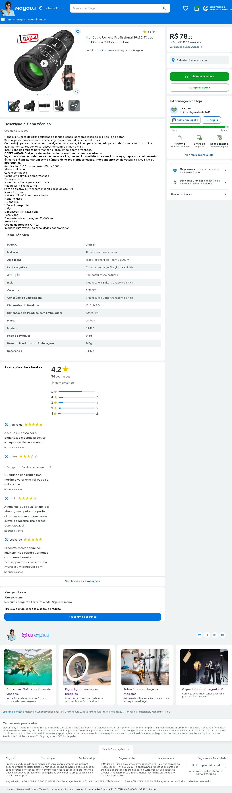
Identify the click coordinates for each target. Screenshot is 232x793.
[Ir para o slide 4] (47, 94)
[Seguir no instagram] (215, 635)
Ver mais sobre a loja (199, 155)
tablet (34, 733)
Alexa (31, 736)
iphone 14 (140, 727)
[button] (164, 8)
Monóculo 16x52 (161, 712)
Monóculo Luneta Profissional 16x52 (45, 712)
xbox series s (157, 730)
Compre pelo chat (208, 765)
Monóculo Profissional (137, 712)
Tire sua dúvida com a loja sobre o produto (32, 608)
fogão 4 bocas (209, 733)
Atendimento (37, 19)
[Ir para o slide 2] (41, 94)
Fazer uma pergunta (83, 616)
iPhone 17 (23, 727)
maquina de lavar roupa (117, 733)
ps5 (150, 727)
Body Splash (58, 733)
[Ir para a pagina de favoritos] (185, 8)
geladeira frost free (187, 733)
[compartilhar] (76, 91)
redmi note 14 (81, 733)
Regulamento (127, 758)
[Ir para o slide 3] (44, 94)
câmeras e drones (26, 789)
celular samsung (123, 730)
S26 (47, 727)
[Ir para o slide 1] (37, 94)
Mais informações (113, 749)
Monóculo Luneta (78, 712)
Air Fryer (159, 727)
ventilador (182, 730)
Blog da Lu (11, 758)
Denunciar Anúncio (181, 194)
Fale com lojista (187, 120)
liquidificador (141, 733)
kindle (62, 730)
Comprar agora (199, 87)
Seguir (214, 120)
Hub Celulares (82, 727)
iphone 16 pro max (176, 727)
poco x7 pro (209, 727)
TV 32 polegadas (66, 736)
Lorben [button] (107, 50)
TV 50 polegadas (45, 736)
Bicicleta (45, 733)
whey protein (32, 730)
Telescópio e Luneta (50, 789)
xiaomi (170, 730)
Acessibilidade (166, 758)
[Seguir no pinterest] (222, 635)
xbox (221, 727)
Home (9, 789)
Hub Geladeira (100, 727)
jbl (69, 733)
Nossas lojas (48, 758)
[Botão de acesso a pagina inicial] (17, 8)
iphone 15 (127, 727)
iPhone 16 (37, 727)
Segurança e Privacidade (212, 758)
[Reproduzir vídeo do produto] (44, 63)
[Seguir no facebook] (207, 635)
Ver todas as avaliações (82, 581)
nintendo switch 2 (201, 730)
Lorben (90, 320)
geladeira (195, 727)
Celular (218, 730)
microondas (49, 730)
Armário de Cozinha (14, 736)
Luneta (69, 789)
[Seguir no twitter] (199, 635)
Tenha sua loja (87, 758)
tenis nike (96, 733)
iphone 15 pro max (101, 730)
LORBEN (91, 244)
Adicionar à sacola (202, 76)
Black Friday (9, 727)
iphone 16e (141, 730)
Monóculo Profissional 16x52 (106, 712)
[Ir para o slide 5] (50, 94)
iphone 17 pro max (78, 730)
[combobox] (120, 8)
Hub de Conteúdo (61, 727)
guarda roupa (166, 733)
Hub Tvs (114, 727)
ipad (153, 733)
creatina (18, 730)
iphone (7, 730)
